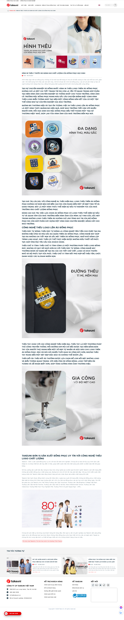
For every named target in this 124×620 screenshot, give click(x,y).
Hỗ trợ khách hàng (50, 588)
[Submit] (115, 5)
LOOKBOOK (38, 5)
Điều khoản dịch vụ (78, 588)
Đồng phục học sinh (13, 0)
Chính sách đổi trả (49, 594)
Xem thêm (35, 572)
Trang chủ (12, 10)
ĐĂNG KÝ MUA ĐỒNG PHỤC (49, 5)
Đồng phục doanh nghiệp (27, 0)
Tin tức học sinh (41, 541)
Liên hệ (86, 5)
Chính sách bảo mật (50, 597)
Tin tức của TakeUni (29, 541)
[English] (99, 5)
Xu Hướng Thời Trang (54, 541)
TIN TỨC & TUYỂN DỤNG (76, 5)
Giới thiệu (24, 5)
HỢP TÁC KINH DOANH (63, 5)
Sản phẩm (31, 5)
